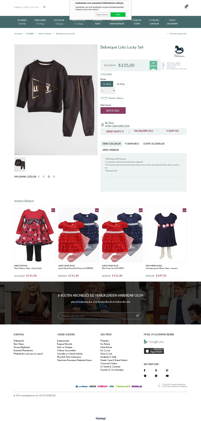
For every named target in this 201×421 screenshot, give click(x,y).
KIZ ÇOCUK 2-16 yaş (59, 22)
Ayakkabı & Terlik (108, 357)
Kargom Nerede (64, 344)
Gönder (137, 316)
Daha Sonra (102, 14)
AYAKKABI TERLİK (97, 22)
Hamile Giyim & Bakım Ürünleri (113, 360)
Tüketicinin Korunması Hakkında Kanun (74, 360)
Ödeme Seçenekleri (153, 143)
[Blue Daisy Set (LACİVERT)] (78, 235)
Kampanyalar (63, 340)
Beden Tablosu (116, 98)
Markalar (104, 340)
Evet (118, 14)
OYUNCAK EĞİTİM (136, 22)
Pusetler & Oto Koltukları (112, 370)
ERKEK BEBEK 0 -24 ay (40, 22)
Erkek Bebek (106, 347)
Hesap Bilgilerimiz (22, 347)
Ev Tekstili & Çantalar (110, 366)
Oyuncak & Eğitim (108, 363)
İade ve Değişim (64, 347)
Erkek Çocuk (106, 353)
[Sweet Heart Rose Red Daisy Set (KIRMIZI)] (35, 235)
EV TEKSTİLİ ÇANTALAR (154, 22)
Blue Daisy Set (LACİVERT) (69, 268)
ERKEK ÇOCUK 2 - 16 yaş (78, 22)
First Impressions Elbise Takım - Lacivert (118, 268)
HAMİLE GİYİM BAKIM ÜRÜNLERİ (117, 22)
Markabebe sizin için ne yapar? (28, 353)
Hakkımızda (19, 340)
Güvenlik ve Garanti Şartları (70, 353)
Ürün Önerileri (111, 150)
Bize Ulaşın (19, 344)
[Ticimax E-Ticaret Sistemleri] (100, 418)
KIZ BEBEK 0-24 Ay (22, 22)
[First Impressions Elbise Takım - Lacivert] (122, 235)
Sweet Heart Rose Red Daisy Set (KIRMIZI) (32, 268)
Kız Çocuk (105, 350)
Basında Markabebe (23, 350)
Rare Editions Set (153, 268)
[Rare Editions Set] (166, 235)
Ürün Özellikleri (112, 143)
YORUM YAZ (172, 131)
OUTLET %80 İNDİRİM (172, 22)
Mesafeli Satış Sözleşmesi (69, 357)
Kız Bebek (105, 344)
